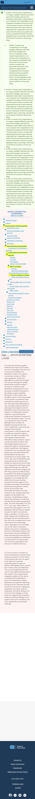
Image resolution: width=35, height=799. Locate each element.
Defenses (8, 339)
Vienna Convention (12, 331)
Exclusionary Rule (12, 236)
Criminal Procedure (11, 220)
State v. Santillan (10, 351)
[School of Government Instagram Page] (25, 795)
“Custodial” (13, 259)
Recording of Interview (15, 297)
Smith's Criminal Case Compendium (17, 212)
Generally (14, 269)
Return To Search (27, 351)
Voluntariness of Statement (17, 252)
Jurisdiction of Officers (13, 300)
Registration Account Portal (17, 772)
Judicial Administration (11, 347)
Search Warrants (12, 319)
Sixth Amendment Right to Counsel (18, 293)
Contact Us (17, 760)
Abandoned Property (13, 228)
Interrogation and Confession (17, 246)
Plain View (10, 308)
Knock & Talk (11, 302)
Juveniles (11, 295)
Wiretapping (10, 333)
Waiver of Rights (15, 266)
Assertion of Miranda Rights (18, 264)
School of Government (13, 7)
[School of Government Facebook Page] (10, 795)
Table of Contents (16, 215)
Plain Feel (9, 306)
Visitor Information (17, 764)
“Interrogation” (14, 262)
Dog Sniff (9, 233)
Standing (9, 325)
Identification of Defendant (15, 241)
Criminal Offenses (10, 336)
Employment (17, 768)
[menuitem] (10, 796)
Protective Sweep (12, 314)
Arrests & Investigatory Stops (15, 231)
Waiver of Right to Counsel (20, 275)
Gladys (18, 788)
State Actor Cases (12, 327)
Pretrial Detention (12, 312)
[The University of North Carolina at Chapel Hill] (1, 2)
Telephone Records (12, 329)
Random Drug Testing (13, 317)
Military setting (14, 290)
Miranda (11, 255)
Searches (9, 322)
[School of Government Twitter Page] (15, 795)
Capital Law (8, 342)
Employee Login (18, 784)
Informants (10, 243)
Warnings (12, 257)
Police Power (10, 304)
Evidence (8, 223)
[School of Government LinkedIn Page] (20, 795)
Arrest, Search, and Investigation (16, 226)
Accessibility (27, 2)
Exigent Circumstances (13, 238)
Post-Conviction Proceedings (13, 345)
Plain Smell (10, 310)
